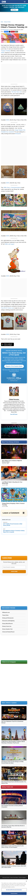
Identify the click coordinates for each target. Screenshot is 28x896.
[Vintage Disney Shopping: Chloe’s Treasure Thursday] (14, 495)
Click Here (13, 9)
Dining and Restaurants (8, 618)
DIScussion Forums (6, 877)
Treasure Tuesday (5, 50)
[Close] (26, 881)
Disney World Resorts (7, 623)
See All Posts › (14, 414)
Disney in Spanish (22, 877)
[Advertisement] (14, 150)
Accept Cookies (14, 893)
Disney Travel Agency (14, 877)
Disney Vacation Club (7, 629)
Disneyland (18, 133)
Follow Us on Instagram (9, 662)
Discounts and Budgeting (8, 620)
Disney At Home (7, 21)
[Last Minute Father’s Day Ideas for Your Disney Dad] (14, 473)
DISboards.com (6, 612)
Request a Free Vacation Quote (14, 366)
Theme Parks (5, 615)
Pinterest (12, 31)
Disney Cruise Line (6, 626)
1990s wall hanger (9, 244)
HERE (2, 52)
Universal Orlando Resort (8, 631)
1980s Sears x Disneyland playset (12, 187)
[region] (14, 887)
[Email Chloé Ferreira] (14, 417)
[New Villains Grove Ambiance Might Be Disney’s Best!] (14, 452)
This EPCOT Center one (7, 308)
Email (17, 31)
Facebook (6, 31)
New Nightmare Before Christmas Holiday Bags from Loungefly (14, 531)
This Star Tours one (16, 91)
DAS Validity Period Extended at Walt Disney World (12, 524)
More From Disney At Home (10, 442)
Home (2, 21)
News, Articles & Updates (9, 702)
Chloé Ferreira (5, 29)
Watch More (21, 426)
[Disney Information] (4, 1)
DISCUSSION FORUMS (8, 608)
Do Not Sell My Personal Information (14, 889)
